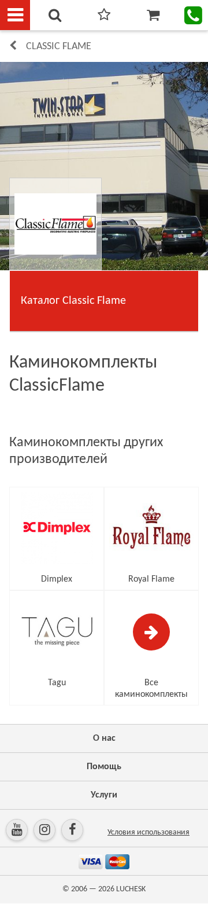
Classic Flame (58, 46)
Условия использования (148, 832)
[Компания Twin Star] (104, 166)
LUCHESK (131, 889)
